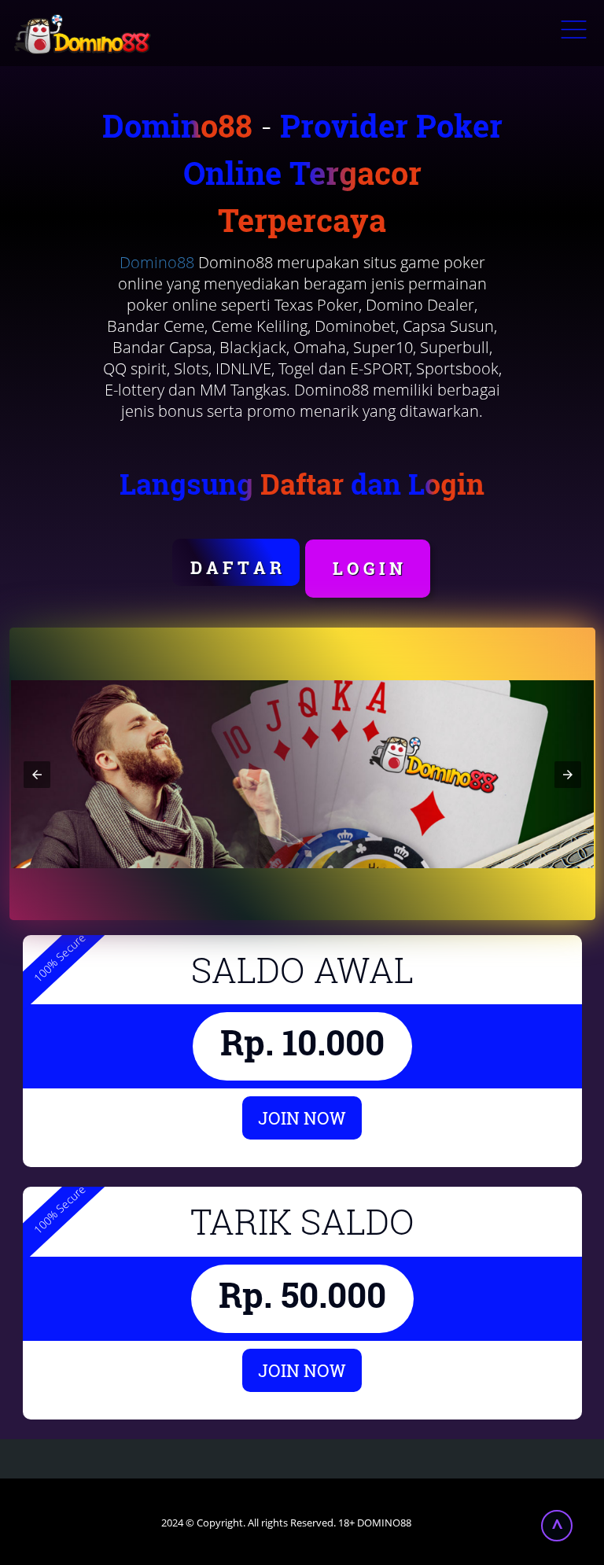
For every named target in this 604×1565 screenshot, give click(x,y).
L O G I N (368, 568)
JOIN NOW (302, 1118)
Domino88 (157, 262)
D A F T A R (236, 567)
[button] (37, 774)
